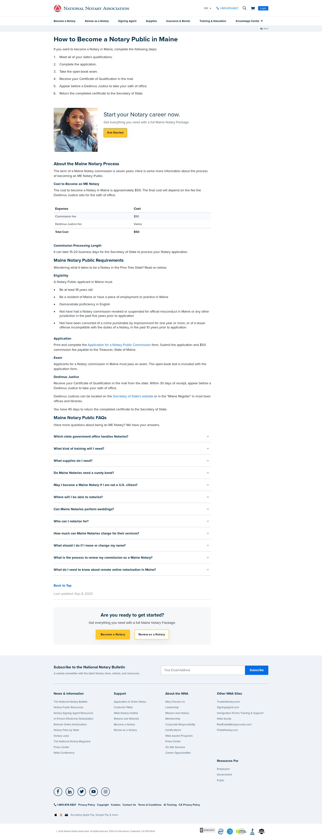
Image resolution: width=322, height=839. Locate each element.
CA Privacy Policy (189, 804)
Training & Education (213, 21)
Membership (172, 718)
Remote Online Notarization (70, 724)
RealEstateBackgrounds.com (234, 724)
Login (263, 8)
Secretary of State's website (133, 396)
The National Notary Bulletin (70, 701)
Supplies (151, 21)
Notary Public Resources (68, 707)
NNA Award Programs (179, 735)
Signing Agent (127, 21)
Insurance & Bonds (178, 21)
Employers (223, 769)
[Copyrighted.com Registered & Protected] (207, 830)
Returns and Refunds (126, 718)
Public (220, 780)
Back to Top (63, 585)
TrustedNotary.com (228, 701)
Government (224, 774)
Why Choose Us (175, 701)
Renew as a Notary (97, 21)
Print (266, 28)
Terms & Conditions (150, 804)
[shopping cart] (251, 8)
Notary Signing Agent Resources (73, 713)
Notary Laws (61, 735)
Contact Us (129, 804)
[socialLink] (59, 791)
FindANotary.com (227, 730)
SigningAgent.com (228, 707)
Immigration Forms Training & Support (240, 713)
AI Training (170, 804)
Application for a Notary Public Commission (119, 345)
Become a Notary (64, 21)
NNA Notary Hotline (126, 713)
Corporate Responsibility (180, 724)
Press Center (61, 747)
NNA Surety (224, 718)
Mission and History (177, 713)
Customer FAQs (123, 707)
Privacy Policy (86, 804)
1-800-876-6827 (229, 8)
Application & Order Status (130, 701)
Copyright (103, 804)
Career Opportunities (178, 752)
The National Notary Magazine (72, 741)
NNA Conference (64, 752)
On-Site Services (175, 747)
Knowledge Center (247, 21)
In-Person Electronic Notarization (73, 718)
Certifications (173, 730)
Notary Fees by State (66, 730)
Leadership (172, 707)
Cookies (116, 804)
